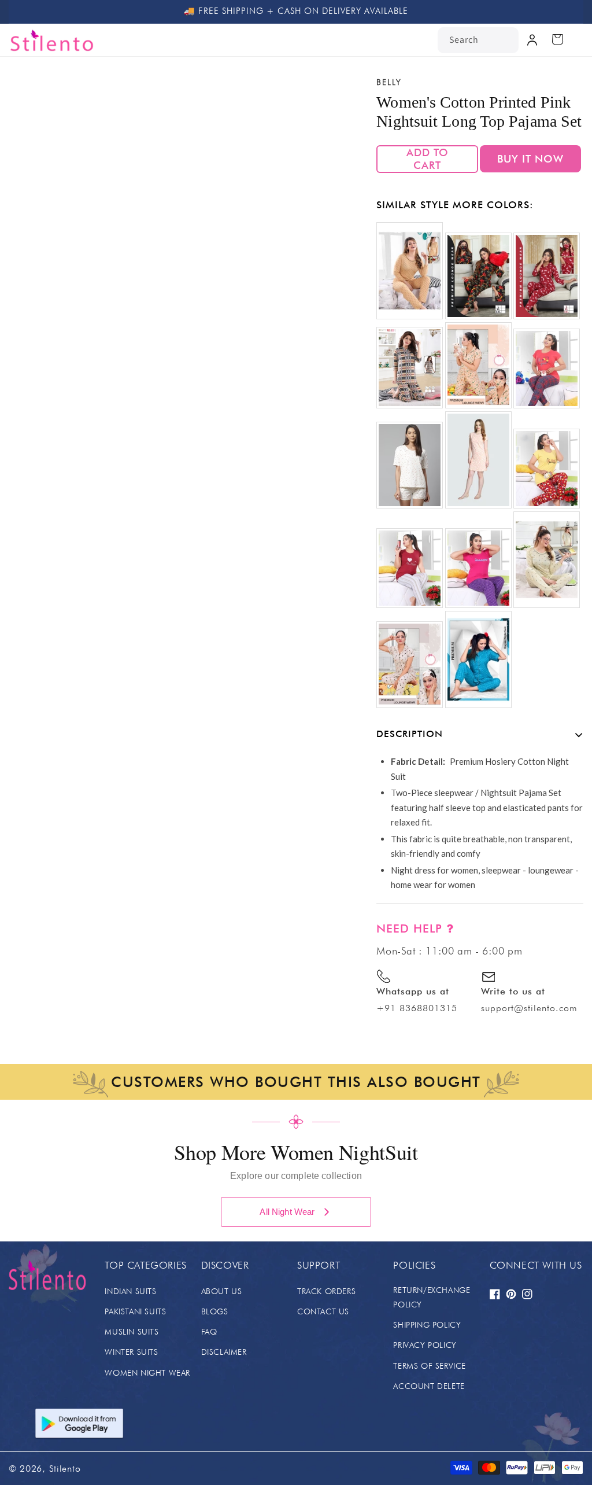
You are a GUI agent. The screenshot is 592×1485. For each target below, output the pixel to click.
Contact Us (323, 1311)
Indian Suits (130, 1291)
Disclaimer (224, 1352)
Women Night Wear (147, 1372)
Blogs (214, 1311)
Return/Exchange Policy (431, 1297)
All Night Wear (287, 1212)
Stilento (65, 1468)
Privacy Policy (424, 1345)
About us (221, 1291)
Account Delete (428, 1386)
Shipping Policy (427, 1324)
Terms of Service (429, 1365)
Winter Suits (131, 1352)
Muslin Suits (131, 1331)
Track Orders (326, 1291)
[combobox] (478, 40)
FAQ (209, 1331)
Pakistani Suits (135, 1311)
